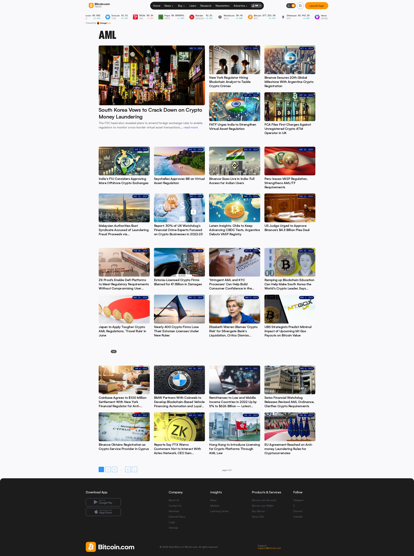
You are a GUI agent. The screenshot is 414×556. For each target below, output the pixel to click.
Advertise (239, 5)
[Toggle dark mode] (291, 5)
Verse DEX (258, 516)
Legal (172, 522)
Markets (214, 505)
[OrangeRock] (104, 23)
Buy (180, 5)
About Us (174, 500)
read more (191, 127)
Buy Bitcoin (258, 511)
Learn (193, 5)
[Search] (300, 5)
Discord (297, 511)
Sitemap (173, 527)
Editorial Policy (177, 516)
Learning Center (219, 511)
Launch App (317, 5)
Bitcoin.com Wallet (262, 505)
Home (156, 5)
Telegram (298, 500)
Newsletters (222, 5)
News (167, 5)
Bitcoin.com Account (264, 500)
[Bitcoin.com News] (99, 6)
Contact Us (175, 505)
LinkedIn (298, 516)
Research (205, 5)
